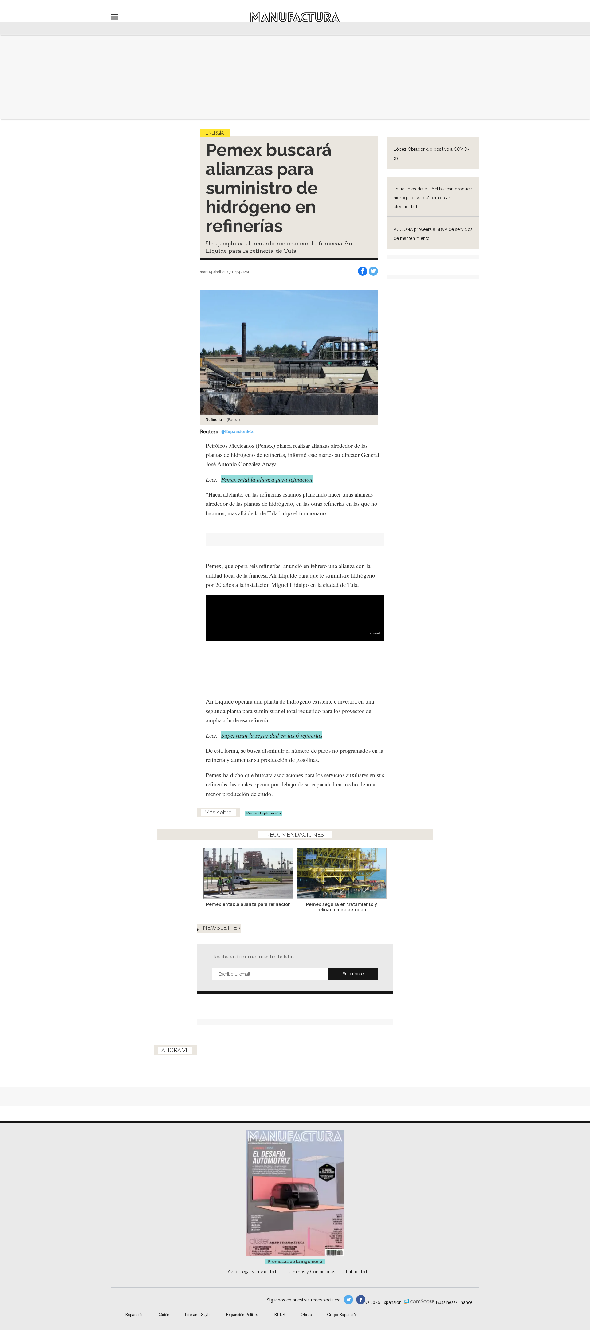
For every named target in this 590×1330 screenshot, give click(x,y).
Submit (353, 974)
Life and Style (197, 1314)
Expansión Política (242, 1314)
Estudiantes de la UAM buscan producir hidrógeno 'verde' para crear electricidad (433, 197)
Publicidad (356, 1271)
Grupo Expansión (342, 1314)
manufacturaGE (348, 1299)
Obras (306, 1314)
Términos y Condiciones (311, 1271)
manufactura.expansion (360, 1299)
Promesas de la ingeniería (295, 1261)
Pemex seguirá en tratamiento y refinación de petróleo (341, 907)
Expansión (134, 1314)
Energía (215, 133)
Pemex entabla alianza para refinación (267, 479)
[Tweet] (373, 271)
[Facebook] (362, 271)
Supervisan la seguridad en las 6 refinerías (271, 735)
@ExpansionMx (237, 431)
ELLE (279, 1314)
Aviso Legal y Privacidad (252, 1271)
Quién (164, 1314)
